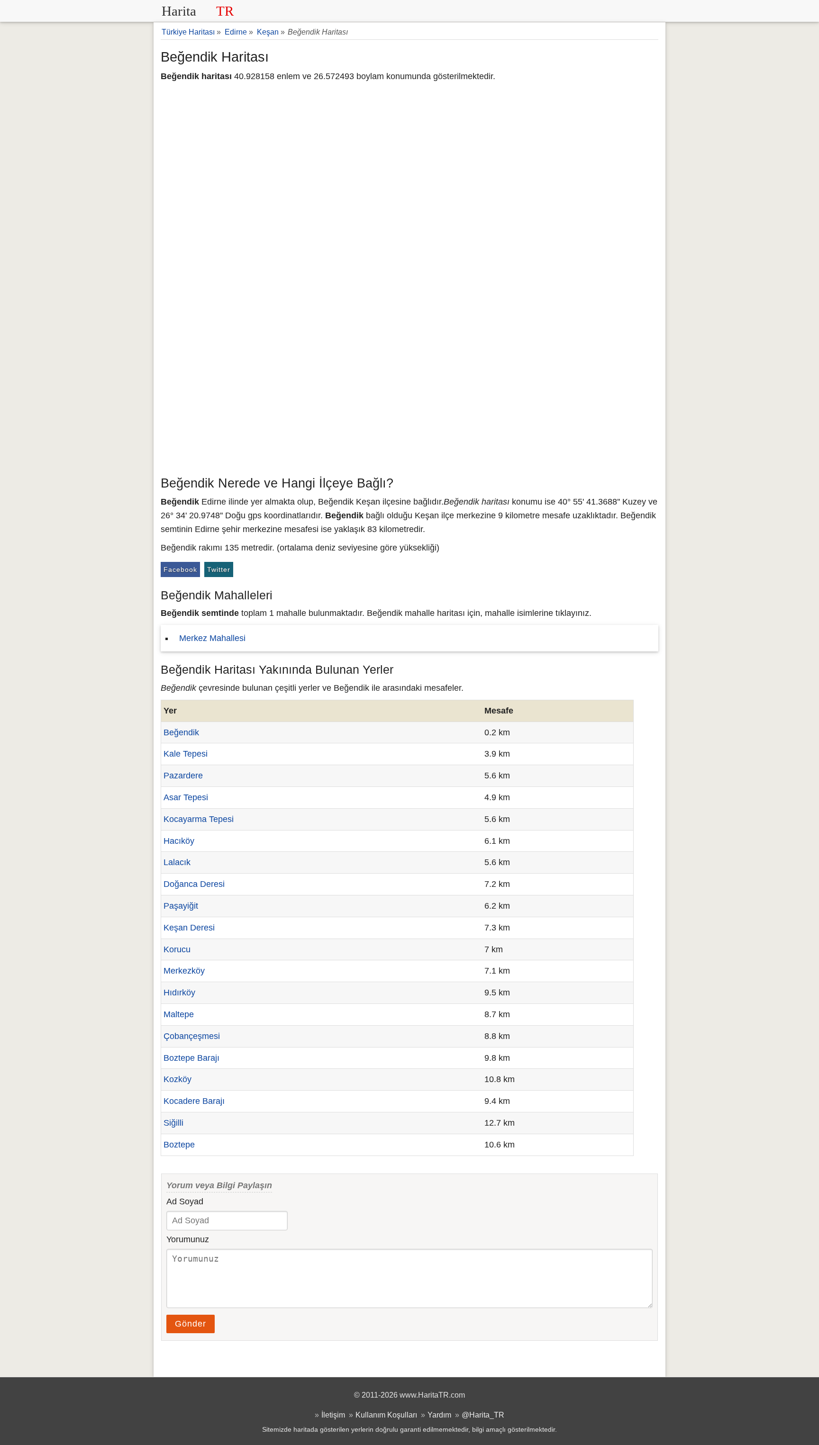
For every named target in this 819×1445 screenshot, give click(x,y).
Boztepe (179, 1144)
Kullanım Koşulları (386, 1414)
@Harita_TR (483, 1414)
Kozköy (177, 1079)
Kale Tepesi (186, 754)
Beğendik (181, 732)
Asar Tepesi (186, 797)
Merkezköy (184, 970)
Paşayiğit (181, 906)
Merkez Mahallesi (212, 638)
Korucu (177, 949)
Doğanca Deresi (194, 884)
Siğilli (173, 1123)
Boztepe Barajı (191, 1058)
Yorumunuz (187, 1239)
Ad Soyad (184, 1201)
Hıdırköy (179, 992)
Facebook (180, 569)
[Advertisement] (409, 400)
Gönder (190, 1323)
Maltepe (179, 1014)
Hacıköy (179, 841)
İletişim (333, 1414)
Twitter (218, 569)
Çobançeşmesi (192, 1036)
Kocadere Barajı (194, 1101)
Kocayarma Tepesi (199, 819)
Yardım (439, 1414)
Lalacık (177, 862)
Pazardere (183, 775)
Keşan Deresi (189, 927)
